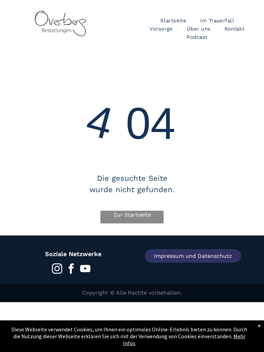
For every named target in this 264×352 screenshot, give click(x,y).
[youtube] (85, 270)
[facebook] (71, 270)
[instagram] (57, 270)
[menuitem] (173, 20)
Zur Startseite (132, 214)
